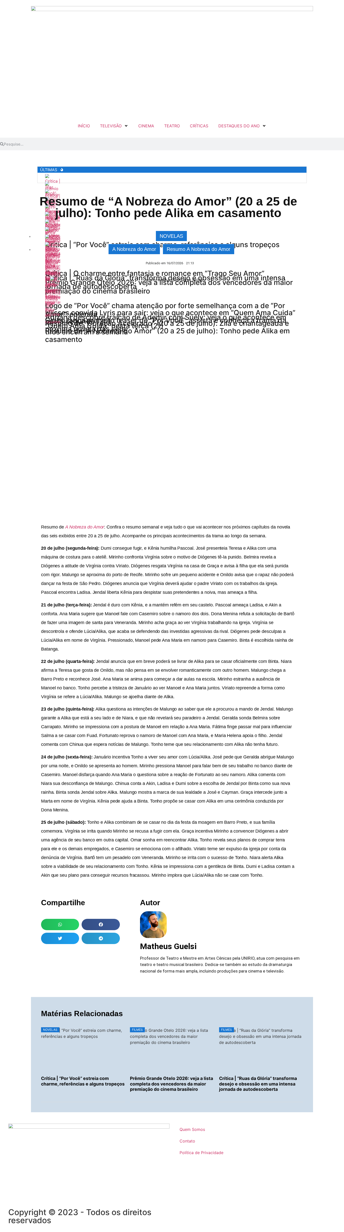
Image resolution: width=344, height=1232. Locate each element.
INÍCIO (84, 125)
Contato (187, 1140)
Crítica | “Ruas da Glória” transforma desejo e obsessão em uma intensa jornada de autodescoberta (258, 1084)
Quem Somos (192, 1129)
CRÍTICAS (199, 125)
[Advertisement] (172, 463)
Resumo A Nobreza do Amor (198, 249)
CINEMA (146, 125)
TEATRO (172, 125)
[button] (60, 924)
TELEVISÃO (111, 125)
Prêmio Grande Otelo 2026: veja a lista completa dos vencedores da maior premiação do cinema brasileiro (171, 1084)
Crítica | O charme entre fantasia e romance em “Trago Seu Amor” (154, 273)
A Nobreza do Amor (134, 249)
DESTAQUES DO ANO (239, 125)
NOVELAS (171, 236)
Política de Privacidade (201, 1152)
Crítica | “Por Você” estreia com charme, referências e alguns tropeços (83, 1081)
